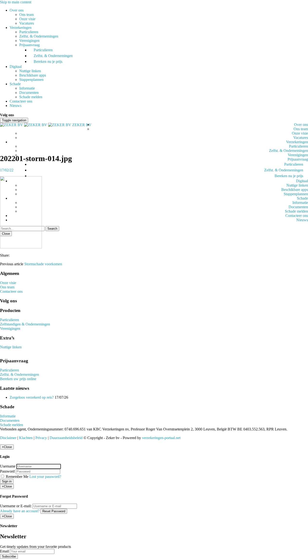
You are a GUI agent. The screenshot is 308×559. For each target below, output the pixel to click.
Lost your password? (45, 476)
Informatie (27, 88)
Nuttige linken (30, 71)
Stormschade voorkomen (43, 264)
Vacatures (26, 23)
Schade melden (30, 97)
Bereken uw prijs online (18, 379)
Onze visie (27, 19)
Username (7, 466)
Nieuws (15, 106)
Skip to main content (15, 2)
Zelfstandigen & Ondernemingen (25, 324)
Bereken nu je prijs (48, 61)
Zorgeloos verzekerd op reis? (32, 397)
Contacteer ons (21, 101)
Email (4, 551)
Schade (15, 84)
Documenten (29, 93)
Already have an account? (19, 511)
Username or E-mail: (16, 506)
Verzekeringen (21, 28)
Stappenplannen (31, 80)
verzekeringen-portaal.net (161, 438)
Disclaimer (8, 438)
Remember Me (17, 476)
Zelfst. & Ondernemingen (38, 36)
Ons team (26, 15)
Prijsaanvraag (29, 45)
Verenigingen (29, 41)
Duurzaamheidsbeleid (66, 438)
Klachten (26, 438)
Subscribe (9, 556)
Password (7, 471)
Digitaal (16, 67)
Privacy (41, 438)
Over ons (17, 10)
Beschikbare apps (32, 75)
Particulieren (28, 32)
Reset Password (53, 511)
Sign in (7, 481)
